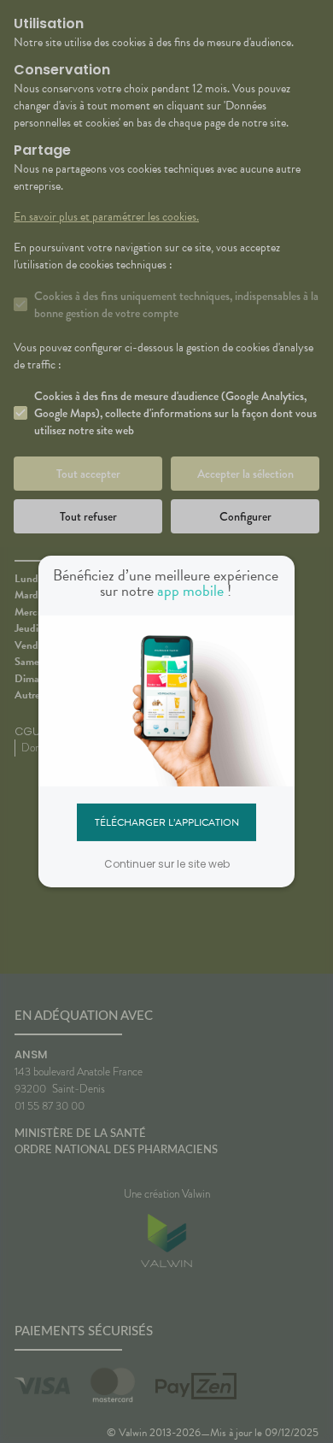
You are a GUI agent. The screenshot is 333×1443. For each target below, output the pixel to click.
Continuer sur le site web (167, 864)
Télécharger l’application (167, 821)
